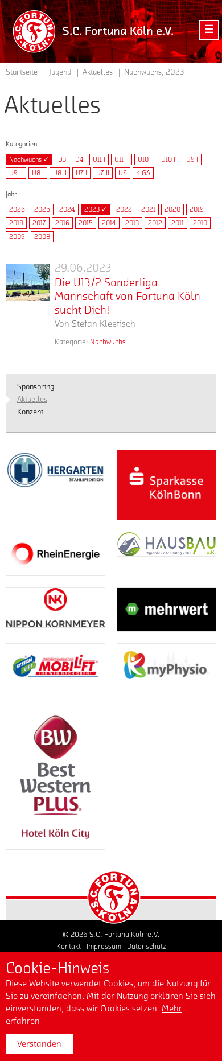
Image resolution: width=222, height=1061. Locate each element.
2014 (109, 223)
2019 (197, 209)
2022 (124, 209)
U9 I (192, 159)
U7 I (81, 173)
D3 (62, 159)
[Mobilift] (55, 665)
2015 (86, 223)
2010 (200, 223)
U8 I (38, 173)
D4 (79, 159)
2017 (39, 223)
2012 (155, 223)
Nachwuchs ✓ (29, 159)
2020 (172, 209)
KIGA (143, 173)
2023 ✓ (95, 209)
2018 (16, 223)
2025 (42, 209)
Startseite (22, 72)
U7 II (102, 173)
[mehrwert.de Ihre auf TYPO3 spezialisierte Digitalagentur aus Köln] (166, 609)
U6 (122, 173)
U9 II (16, 173)
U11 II (121, 159)
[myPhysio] (166, 665)
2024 (67, 209)
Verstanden (39, 1043)
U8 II (60, 173)
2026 (17, 209)
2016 (62, 223)
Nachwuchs (108, 342)
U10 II (169, 159)
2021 (148, 209)
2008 (42, 236)
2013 (132, 223)
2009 (17, 236)
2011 (177, 223)
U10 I (145, 159)
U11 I (99, 159)
